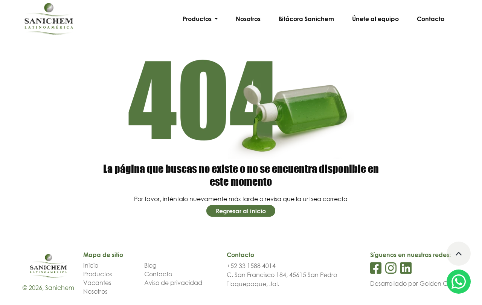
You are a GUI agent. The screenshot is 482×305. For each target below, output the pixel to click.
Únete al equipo (375, 19)
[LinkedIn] (406, 268)
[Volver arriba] (459, 254)
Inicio (90, 265)
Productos (97, 274)
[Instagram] (391, 268)
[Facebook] (375, 268)
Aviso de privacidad (173, 283)
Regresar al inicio (241, 211)
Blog (150, 265)
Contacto (430, 19)
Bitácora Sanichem (306, 19)
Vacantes (97, 283)
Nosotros (248, 19)
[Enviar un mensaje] (459, 282)
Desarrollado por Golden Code (414, 283)
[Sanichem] (49, 18)
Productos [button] (198, 19)
